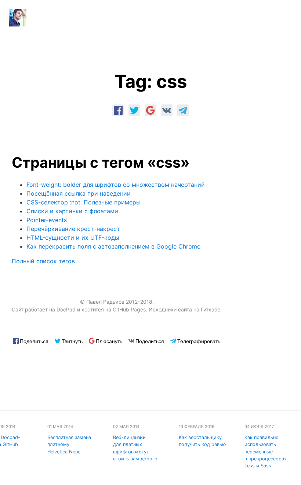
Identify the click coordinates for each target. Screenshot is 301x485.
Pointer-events (46, 220)
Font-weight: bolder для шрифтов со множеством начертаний (115, 184)
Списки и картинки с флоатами (72, 211)
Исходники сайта (170, 309)
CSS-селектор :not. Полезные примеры (83, 202)
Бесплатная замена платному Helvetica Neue (69, 444)
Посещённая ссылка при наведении (78, 193)
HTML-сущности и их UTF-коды (72, 237)
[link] (118, 110)
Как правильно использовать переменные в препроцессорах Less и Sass (265, 451)
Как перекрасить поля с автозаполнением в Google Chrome (113, 246)
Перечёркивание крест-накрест (73, 228)
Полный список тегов (43, 261)
